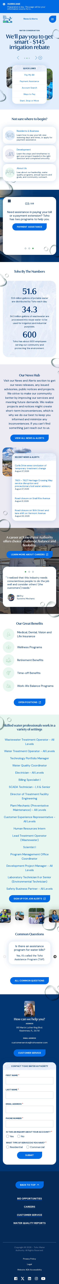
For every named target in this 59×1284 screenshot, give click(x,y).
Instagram (36, 1273)
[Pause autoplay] (40, 52)
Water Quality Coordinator (29, 760)
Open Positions (27, 696)
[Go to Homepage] (7, 19)
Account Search (29, 82)
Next (35, 52)
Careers (29, 1201)
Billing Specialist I (30, 774)
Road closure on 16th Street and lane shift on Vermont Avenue (32, 506)
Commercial (37, 1142)
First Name (12, 1070)
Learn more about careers (28, 549)
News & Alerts (30, 18)
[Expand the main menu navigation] (52, 19)
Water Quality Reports (29, 1217)
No (22, 1131)
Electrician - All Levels (29, 767)
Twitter (23, 1273)
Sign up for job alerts (28, 893)
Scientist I (29, 842)
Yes (12, 1131)
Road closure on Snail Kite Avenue (32, 493)
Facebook (16, 1273)
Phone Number (14, 1113)
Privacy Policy (29, 1253)
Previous (19, 52)
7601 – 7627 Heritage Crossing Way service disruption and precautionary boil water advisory (34, 478)
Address (29, 1018)
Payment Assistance (29, 76)
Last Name (11, 1084)
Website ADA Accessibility (29, 1264)
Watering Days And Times (29, 225)
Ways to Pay (29, 89)
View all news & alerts (29, 432)
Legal (29, 1259)
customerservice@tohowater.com (30, 1037)
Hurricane (13, 4)
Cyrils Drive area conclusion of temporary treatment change (30, 462)
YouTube (43, 1273)
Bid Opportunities (29, 1193)
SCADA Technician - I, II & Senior (29, 781)
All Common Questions (29, 975)
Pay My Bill (29, 69)
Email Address (14, 1098)
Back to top (28, 1179)
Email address (29, 1033)
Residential (16, 1142)
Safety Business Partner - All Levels (29, 883)
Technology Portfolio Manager (29, 753)
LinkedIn (29, 1273)
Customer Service (29, 1047)
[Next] (54, 951)
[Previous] (4, 951)
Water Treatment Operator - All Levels (29, 746)
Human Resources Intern (29, 823)
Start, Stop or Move (29, 95)
